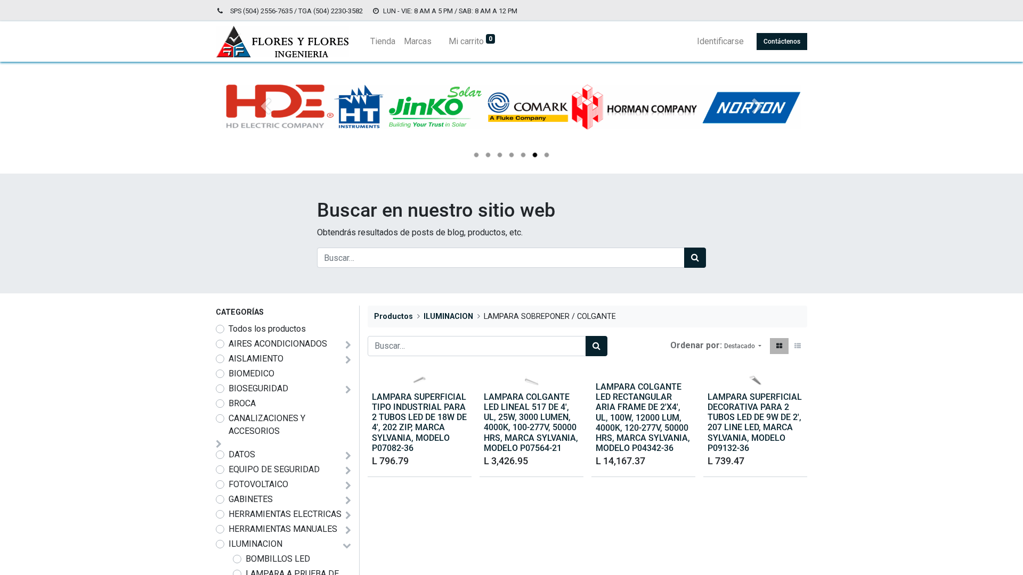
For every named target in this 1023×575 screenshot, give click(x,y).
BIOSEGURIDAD (258, 388)
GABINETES (251, 499)
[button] (742, 346)
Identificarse (720, 41)
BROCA (242, 403)
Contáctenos (782, 41)
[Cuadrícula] (779, 346)
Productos (393, 316)
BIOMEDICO (251, 373)
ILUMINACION (255, 544)
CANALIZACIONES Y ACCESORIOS (267, 424)
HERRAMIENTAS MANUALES (283, 529)
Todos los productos (267, 329)
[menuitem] (383, 41)
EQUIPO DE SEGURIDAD (274, 469)
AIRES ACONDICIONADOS (278, 344)
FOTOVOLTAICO (258, 484)
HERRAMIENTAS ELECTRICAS (285, 514)
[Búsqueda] (695, 258)
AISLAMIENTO (256, 359)
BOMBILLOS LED (278, 559)
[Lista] (797, 346)
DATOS (242, 454)
